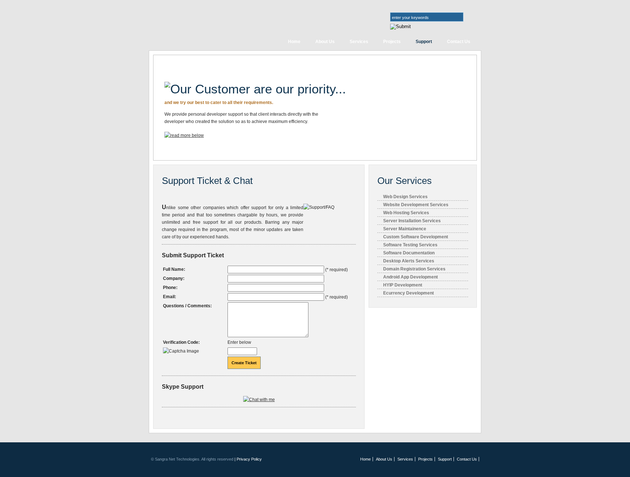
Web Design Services (405, 196)
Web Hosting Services (406, 212)
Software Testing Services (410, 244)
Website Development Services (415, 204)
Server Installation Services (412, 220)
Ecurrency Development (408, 293)
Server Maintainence (404, 228)
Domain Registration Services (414, 269)
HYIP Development (402, 285)
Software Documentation (409, 252)
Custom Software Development (415, 236)
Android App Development (410, 277)
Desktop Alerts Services (408, 260)
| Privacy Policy (248, 459)
